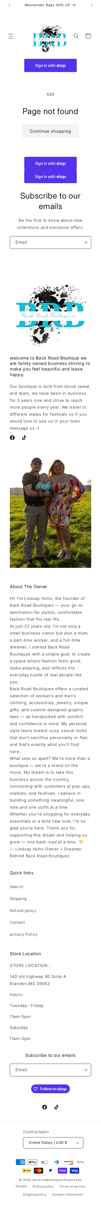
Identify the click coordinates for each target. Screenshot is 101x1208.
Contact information (67, 1194)
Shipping (18, 898)
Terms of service (72, 1186)
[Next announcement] (91, 5)
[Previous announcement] (9, 5)
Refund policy (23, 910)
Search (17, 886)
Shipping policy (35, 1194)
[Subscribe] (85, 242)
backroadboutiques (48, 1180)
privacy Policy (24, 934)
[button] (11, 36)
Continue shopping (50, 131)
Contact (17, 922)
